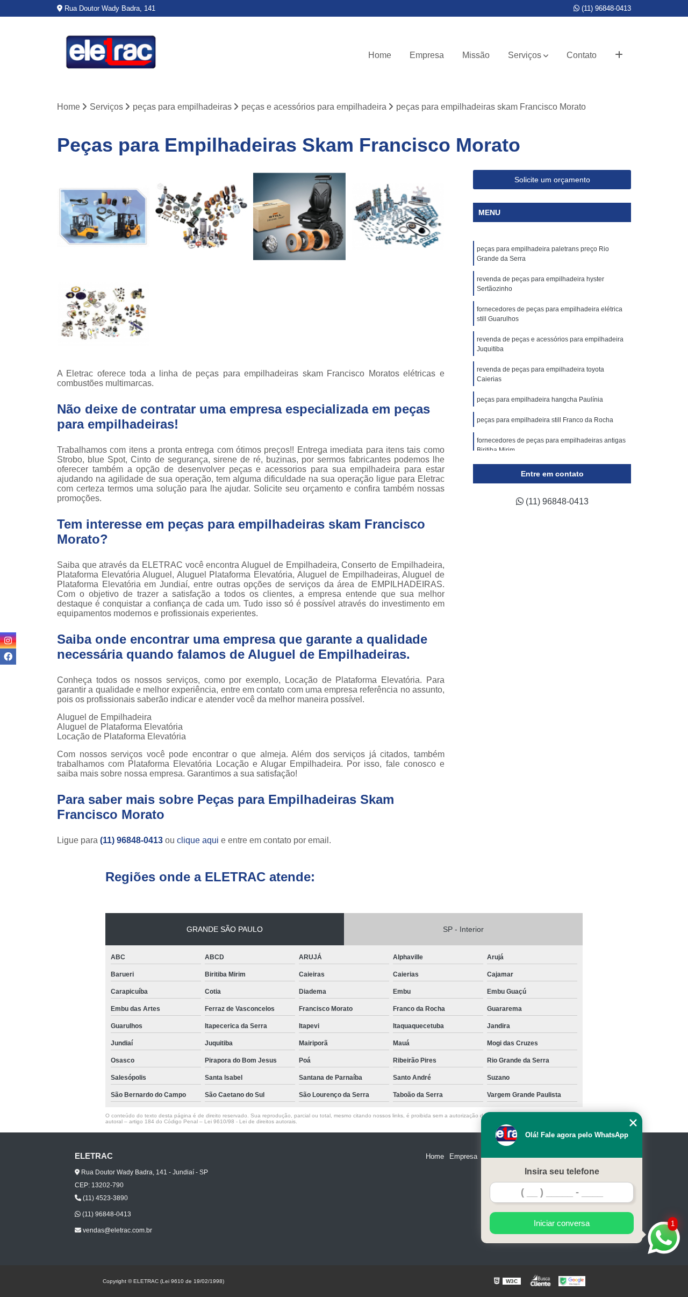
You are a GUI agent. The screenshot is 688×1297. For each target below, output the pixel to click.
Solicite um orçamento (552, 179)
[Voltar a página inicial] (110, 55)
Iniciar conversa (562, 1223)
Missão (476, 55)
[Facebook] (8, 656)
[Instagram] (8, 640)
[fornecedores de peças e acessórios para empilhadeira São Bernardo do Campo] (103, 314)
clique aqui (198, 840)
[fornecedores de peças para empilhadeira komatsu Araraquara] (201, 216)
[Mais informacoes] (619, 55)
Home (379, 55)
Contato (582, 55)
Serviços (524, 55)
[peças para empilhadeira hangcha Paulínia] (103, 216)
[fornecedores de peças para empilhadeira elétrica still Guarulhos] (299, 216)
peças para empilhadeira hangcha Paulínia (541, 399)
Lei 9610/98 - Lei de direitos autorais (250, 1121)
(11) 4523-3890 (104, 1198)
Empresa (427, 55)
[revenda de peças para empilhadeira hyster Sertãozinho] (398, 216)
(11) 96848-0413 (605, 8)
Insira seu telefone (562, 1171)
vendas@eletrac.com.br (116, 1230)
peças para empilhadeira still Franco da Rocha (545, 420)
